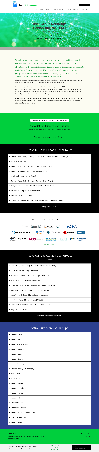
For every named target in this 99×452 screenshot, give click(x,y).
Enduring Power (38, 9)
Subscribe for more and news (79, 448)
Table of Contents (55, 447)
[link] (83, 436)
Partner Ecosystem (72, 9)
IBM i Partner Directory (71, 5)
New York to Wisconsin (63, 129)
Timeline (48, 9)
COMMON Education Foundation (51, 76)
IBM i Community (59, 9)
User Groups (84, 9)
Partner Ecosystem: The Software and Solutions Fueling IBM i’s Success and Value (27, 437)
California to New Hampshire (45, 129)
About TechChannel (56, 449)
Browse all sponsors (49, 244)
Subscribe (83, 5)
